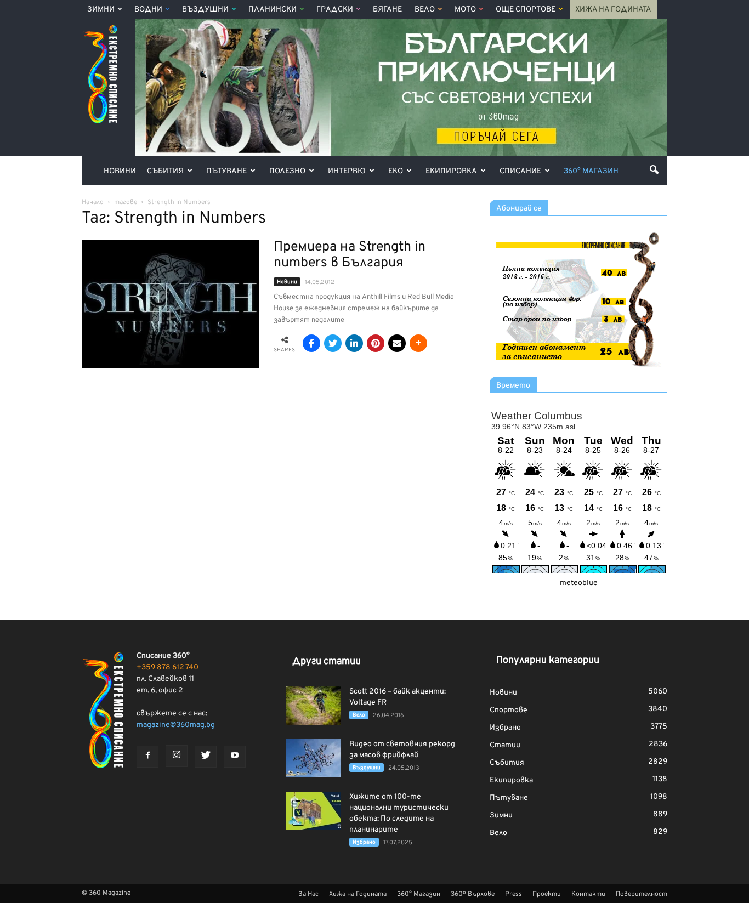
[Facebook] (147, 757)
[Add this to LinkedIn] (354, 343)
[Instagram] (177, 756)
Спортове (508, 710)
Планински (272, 9)
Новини (120, 171)
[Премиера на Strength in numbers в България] (170, 304)
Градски (334, 9)
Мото (465, 9)
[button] (654, 169)
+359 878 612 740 (167, 667)
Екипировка (451, 171)
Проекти (546, 894)
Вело (425, 9)
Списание (520, 171)
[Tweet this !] (333, 343)
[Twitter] (206, 757)
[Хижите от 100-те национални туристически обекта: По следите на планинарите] (313, 811)
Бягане (387, 9)
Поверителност (641, 894)
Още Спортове (525, 9)
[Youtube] (235, 757)
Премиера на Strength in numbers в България (349, 255)
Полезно (287, 171)
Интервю (347, 171)
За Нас (308, 894)
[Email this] (397, 343)
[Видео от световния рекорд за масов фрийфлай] (313, 758)
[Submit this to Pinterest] (375, 343)
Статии (505, 745)
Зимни (101, 9)
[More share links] (418, 343)
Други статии (326, 661)
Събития (165, 171)
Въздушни (205, 9)
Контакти (588, 894)
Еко (395, 171)
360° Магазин (591, 171)
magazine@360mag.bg (176, 725)
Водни (148, 9)
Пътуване (226, 171)
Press (513, 894)
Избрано (364, 842)
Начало (93, 202)
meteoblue (579, 583)
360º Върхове (473, 894)
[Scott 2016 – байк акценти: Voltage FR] (313, 705)
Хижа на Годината (613, 9)
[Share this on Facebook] (311, 343)
